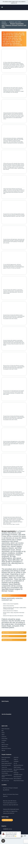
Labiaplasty (16, 761)
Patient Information (5, 728)
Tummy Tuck (4, 767)
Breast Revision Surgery (19, 780)
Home (4, 22)
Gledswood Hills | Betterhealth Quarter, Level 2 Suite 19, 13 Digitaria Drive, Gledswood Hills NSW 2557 (11, 811)
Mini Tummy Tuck (5, 780)
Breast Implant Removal (7, 763)
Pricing (3, 742)
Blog (2, 730)
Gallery (3, 732)
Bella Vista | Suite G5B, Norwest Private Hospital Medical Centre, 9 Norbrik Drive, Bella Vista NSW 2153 (10, 802)
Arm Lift (15, 763)
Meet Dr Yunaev (5, 744)
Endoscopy (16, 772)
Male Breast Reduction (18, 765)
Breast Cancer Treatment (7, 769)
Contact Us (4, 736)
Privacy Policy (4, 738)
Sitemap (3, 750)
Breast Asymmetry (17, 776)
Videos (3, 734)
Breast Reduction (5, 761)
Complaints (4, 740)
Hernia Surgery (5, 773)
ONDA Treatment (17, 767)
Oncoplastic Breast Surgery (7, 771)
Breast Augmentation (6, 757)
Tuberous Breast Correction (7, 778)
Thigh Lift (16, 759)
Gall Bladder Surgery (18, 774)
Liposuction (16, 757)
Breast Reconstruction (6, 765)
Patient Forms (4, 746)
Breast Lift (4, 759)
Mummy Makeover (17, 778)
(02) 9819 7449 (7, 820)
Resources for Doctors (6, 748)
